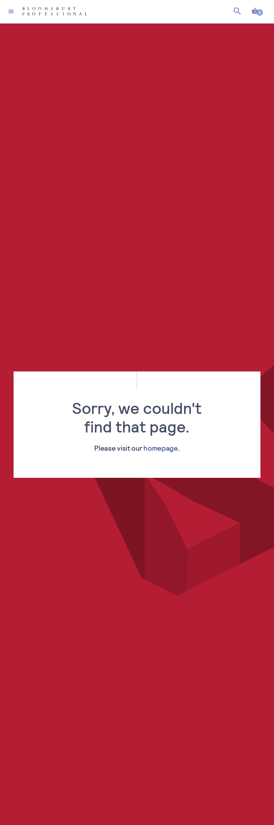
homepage (160, 448)
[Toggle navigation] (11, 11)
